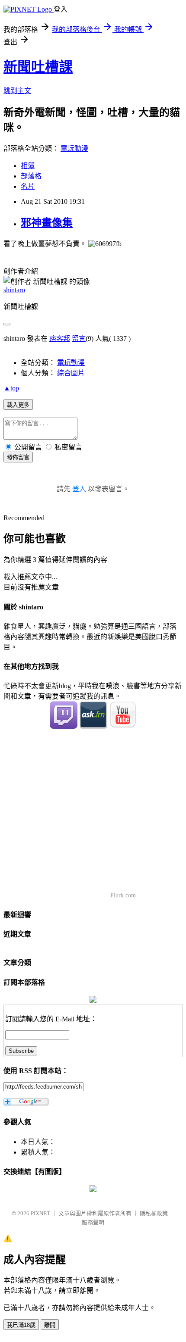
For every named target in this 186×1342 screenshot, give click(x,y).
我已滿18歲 (21, 1325)
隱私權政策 (154, 1213)
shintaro (14, 289)
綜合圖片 (71, 373)
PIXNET (40, 1213)
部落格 (31, 176)
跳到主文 (17, 90)
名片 (28, 186)
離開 (49, 1325)
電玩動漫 (74, 148)
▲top (11, 388)
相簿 (28, 165)
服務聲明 (93, 1222)
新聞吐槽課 (38, 67)
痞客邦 (59, 338)
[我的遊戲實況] (63, 726)
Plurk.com (123, 895)
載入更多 (18, 405)
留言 (79, 338)
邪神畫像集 (47, 222)
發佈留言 (18, 457)
